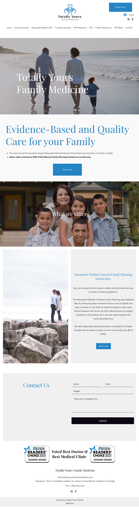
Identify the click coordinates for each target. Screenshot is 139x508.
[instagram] (128, 19)
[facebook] (132, 19)
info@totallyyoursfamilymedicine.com (75, 477)
